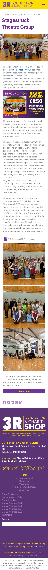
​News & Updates (9, 500)
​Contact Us (24, 490)
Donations (24, 481)
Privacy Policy (37, 552)
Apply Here (24, 391)
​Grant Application (10, 494)
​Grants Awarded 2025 (12, 506)
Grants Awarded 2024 (12, 509)
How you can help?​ (24, 478)
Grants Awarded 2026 (12, 503)
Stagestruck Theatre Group (18, 70)
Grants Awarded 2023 (12, 512)
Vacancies (24, 484)
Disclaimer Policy (16, 555)
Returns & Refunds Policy (24, 487)
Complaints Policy (32, 555)
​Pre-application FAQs (12, 497)
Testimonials (7, 515)
